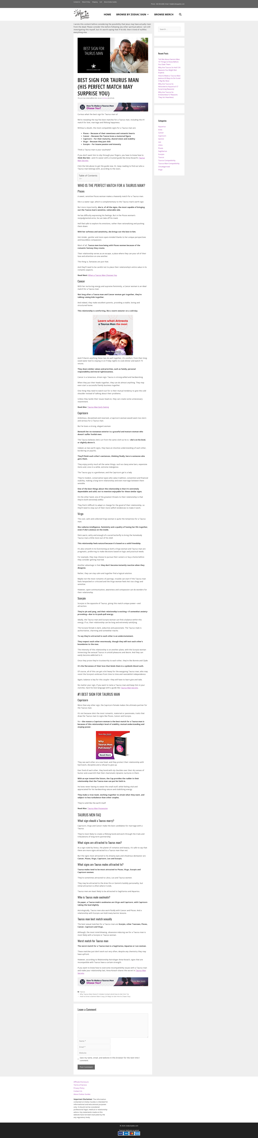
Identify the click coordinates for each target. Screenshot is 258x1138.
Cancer (161, 133)
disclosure (105, 98)
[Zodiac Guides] (82, 14)
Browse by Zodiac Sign (131, 14)
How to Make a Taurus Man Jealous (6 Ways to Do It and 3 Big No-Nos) (169, 78)
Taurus (82, 992)
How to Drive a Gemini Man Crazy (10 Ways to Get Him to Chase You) (105, 996)
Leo (159, 142)
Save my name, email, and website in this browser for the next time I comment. (110, 1059)
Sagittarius (162, 151)
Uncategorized (164, 166)
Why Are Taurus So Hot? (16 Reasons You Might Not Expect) (169, 70)
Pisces (160, 148)
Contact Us (77, 2)
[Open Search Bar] (180, 14)
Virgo (160, 169)
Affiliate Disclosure (81, 1082)
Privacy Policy (79, 1088)
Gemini (161, 139)
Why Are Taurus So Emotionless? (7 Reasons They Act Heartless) (168, 94)
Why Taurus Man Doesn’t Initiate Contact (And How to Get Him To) (104, 994)
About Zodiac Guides (110, 2)
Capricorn (162, 136)
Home (107, 14)
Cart (100, 2)
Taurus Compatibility (166, 160)
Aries (160, 129)
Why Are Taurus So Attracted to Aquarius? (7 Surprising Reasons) (168, 86)
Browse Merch (163, 14)
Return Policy (86, 2)
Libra (160, 145)
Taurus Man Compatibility (168, 163)
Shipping (94, 2)
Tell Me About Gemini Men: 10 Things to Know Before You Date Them (169, 62)
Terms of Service (80, 1085)
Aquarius (162, 126)
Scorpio (161, 154)
